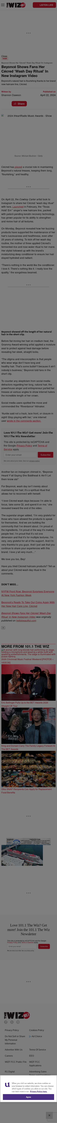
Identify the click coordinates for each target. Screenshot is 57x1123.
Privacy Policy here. (38, 1091)
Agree (28, 1097)
